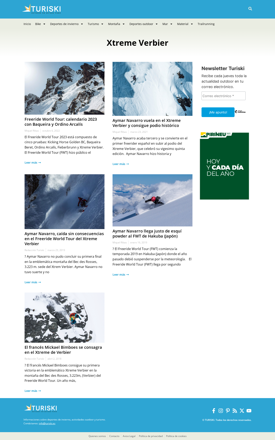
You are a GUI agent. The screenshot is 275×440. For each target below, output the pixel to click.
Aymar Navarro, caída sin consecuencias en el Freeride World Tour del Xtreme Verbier (64, 238)
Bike (38, 24)
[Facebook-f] (213, 410)
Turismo (93, 24)
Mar (165, 24)
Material (182, 24)
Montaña (114, 24)
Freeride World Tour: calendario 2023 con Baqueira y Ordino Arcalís (61, 121)
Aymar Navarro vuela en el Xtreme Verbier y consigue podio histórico (147, 123)
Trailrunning (206, 24)
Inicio (27, 24)
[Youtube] (248, 410)
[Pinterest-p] (227, 410)
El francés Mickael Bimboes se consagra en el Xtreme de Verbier (63, 350)
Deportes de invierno (64, 24)
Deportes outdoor (141, 24)
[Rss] (234, 410)
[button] (250, 8)
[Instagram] (220, 410)
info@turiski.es (47, 423)
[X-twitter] (241, 410)
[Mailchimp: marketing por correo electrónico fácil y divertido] (240, 114)
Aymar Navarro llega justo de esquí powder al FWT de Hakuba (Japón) (147, 233)
